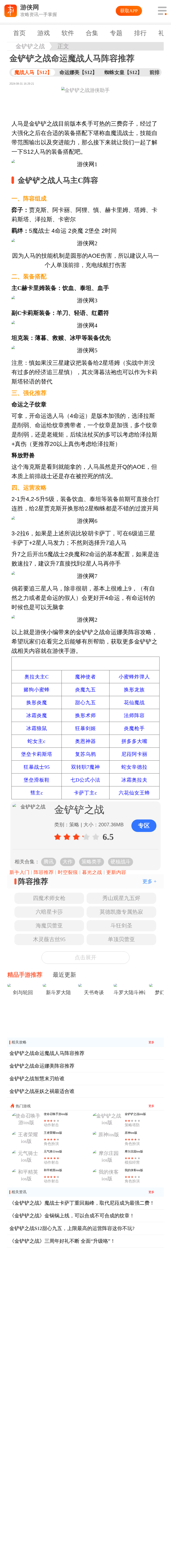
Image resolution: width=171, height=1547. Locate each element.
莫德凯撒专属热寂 (121, 912)
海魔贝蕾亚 (49, 926)
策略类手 (92, 861)
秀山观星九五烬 (121, 898)
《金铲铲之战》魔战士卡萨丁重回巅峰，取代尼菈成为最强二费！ (82, 1203)
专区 (144, 825)
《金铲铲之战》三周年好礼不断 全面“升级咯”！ (62, 1241)
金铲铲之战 (30, 46)
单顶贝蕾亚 (121, 939)
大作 (68, 861)
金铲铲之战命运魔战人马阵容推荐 (46, 1053)
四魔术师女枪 (49, 898)
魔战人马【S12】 (33, 72)
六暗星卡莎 (49, 912)
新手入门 (19, 872)
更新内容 (116, 872)
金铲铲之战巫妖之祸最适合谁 (41, 1091)
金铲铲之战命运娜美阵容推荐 (41, 1066)
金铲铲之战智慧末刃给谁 (36, 1078)
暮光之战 (92, 872)
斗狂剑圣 (121, 926)
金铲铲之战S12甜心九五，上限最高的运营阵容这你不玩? (72, 1228)
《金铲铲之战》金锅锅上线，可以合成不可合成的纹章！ (72, 1215)
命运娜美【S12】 (78, 72)
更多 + (149, 881)
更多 (151, 1042)
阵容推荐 (44, 872)
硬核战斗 (121, 861)
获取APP (129, 10)
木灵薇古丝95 (49, 939)
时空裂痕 (68, 872)
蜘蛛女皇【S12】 (123, 72)
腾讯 (49, 861)
